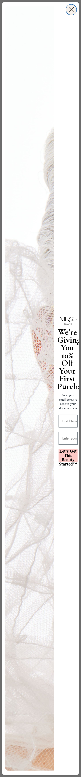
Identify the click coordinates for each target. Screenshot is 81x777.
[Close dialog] (71, 9)
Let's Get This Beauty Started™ (68, 455)
